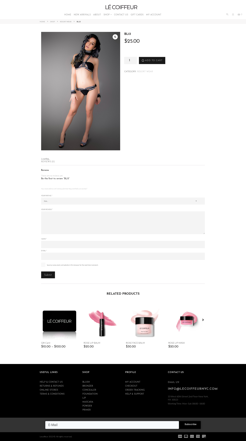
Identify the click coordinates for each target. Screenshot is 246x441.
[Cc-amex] (198, 436)
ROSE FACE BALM (135, 342)
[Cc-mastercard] (186, 436)
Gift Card (45, 342)
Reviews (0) (48, 162)
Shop (52, 21)
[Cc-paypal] (192, 436)
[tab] (123, 161)
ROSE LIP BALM (92, 342)
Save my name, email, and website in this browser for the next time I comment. (72, 265)
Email (44, 251)
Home (42, 21)
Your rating (46, 195)
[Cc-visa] (180, 436)
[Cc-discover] (204, 436)
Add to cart (154, 61)
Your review (47, 209)
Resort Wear (65, 21)
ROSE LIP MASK (176, 342)
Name (44, 239)
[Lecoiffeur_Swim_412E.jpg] (80, 91)
